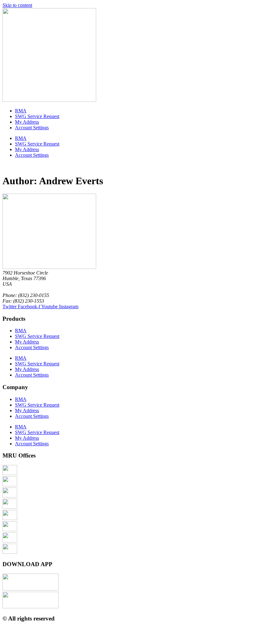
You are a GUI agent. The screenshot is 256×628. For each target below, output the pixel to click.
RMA (21, 110)
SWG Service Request (37, 116)
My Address (27, 122)
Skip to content (17, 5)
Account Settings (32, 127)
